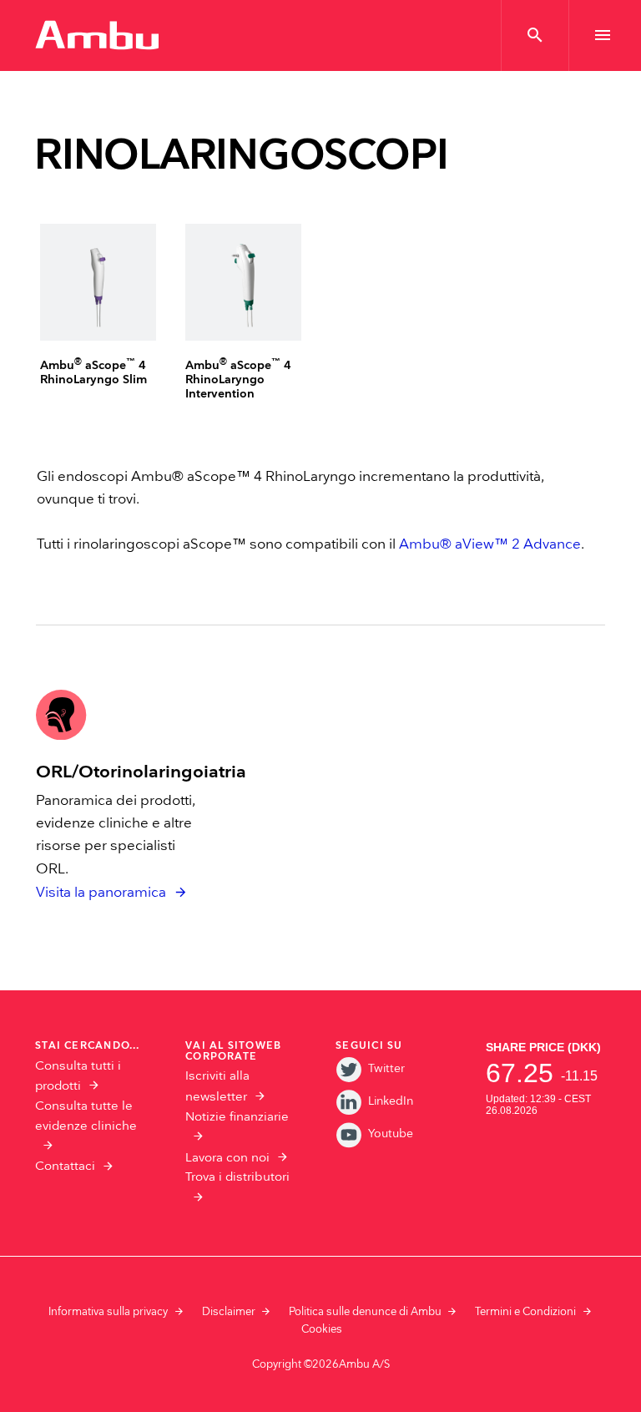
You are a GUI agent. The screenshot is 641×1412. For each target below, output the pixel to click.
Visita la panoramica (101, 892)
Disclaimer (228, 1311)
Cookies (321, 1329)
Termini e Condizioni (525, 1311)
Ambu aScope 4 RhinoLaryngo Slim (93, 372)
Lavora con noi (227, 1158)
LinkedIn (390, 1101)
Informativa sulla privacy (108, 1311)
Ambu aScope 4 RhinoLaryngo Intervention (238, 379)
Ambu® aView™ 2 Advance (490, 544)
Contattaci (65, 1166)
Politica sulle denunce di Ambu (365, 1311)
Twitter (386, 1068)
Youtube (390, 1133)
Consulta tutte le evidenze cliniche (86, 1116)
